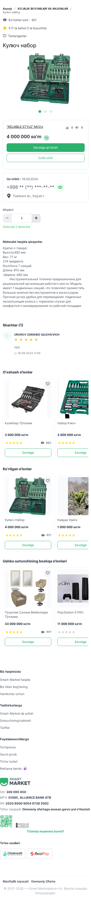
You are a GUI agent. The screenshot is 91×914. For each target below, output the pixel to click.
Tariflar (5, 728)
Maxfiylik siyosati (16, 881)
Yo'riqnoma (8, 747)
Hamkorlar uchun (12, 694)
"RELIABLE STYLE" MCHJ (25, 127)
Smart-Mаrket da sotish (16, 713)
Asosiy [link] (7, 8)
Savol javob (8, 754)
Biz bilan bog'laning (14, 687)
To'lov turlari (8, 761)
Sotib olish (45, 158)
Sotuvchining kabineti (15, 720)
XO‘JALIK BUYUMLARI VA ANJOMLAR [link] (42, 8)
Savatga (28, 452)
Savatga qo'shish (45, 147)
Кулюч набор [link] (11, 12)
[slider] (26, 340)
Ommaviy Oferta (43, 881)
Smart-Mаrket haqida (15, 680)
